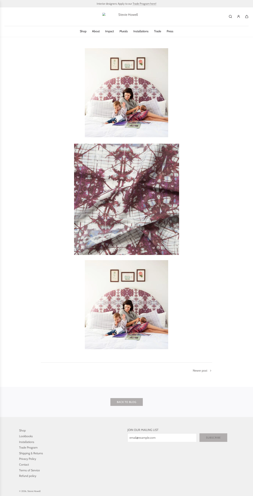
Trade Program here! (144, 3)
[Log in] (238, 16)
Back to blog (126, 402)
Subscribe (213, 437)
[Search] (230, 16)
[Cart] (247, 16)
